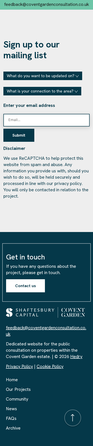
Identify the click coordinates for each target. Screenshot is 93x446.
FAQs (11, 418)
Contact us (25, 285)
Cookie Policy (50, 366)
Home (12, 380)
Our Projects (18, 389)
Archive (13, 428)
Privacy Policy (19, 366)
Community (17, 399)
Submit (18, 135)
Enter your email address (29, 105)
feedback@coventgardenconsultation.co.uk (46, 4)
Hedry (76, 356)
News (11, 409)
